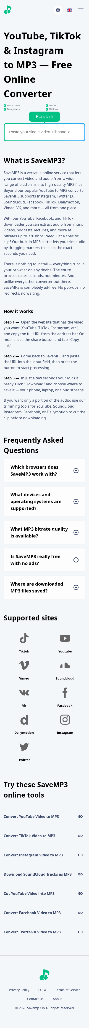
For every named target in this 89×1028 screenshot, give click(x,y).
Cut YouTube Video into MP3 (29, 893)
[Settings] (58, 10)
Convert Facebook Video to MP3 (32, 912)
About (57, 999)
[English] (69, 10)
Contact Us (35, 999)
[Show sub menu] (80, 10)
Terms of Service (67, 990)
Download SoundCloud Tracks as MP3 (38, 874)
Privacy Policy (19, 990)
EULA (42, 990)
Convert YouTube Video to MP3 (31, 816)
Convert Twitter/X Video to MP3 (32, 932)
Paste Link (44, 116)
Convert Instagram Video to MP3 (33, 855)
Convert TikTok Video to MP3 (29, 835)
